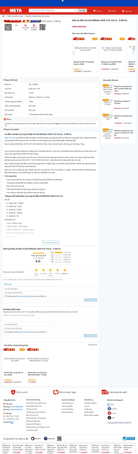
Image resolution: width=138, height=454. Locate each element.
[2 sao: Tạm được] (43, 270)
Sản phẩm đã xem (110, 80)
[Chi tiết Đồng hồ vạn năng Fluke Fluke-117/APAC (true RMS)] (113, 49)
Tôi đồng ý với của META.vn (27, 296)
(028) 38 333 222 (16, 409)
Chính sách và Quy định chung (36, 403)
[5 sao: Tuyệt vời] (64, 270)
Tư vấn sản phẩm (32, 430)
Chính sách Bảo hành (33, 421)
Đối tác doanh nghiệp (91, 415)
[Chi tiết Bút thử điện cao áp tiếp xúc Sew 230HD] (15, 359)
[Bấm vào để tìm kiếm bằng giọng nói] (75, 10)
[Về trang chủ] (3, 16)
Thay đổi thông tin (68, 403)
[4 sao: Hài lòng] (57, 270)
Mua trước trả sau (32, 415)
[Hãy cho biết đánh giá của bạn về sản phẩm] (50, 282)
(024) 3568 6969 (17, 407)
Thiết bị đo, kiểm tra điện (15, 16)
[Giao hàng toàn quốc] (114, 394)
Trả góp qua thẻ (31, 409)
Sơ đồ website (89, 412)
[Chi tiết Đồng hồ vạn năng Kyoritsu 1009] (107, 119)
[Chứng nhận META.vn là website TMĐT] (128, 440)
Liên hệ (86, 406)
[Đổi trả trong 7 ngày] (64, 394)
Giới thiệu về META (90, 403)
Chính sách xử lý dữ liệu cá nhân (27, 296)
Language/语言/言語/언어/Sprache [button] (119, 423)
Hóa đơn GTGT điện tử (33, 424)
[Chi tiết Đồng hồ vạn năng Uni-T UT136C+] (107, 104)
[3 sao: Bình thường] (50, 270)
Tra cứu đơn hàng (67, 409)
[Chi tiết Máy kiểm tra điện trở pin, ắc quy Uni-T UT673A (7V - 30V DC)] (107, 133)
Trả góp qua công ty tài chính (35, 412)
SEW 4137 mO (10, 138)
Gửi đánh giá (90, 300)
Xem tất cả (92, 345)
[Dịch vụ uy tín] (19, 394)
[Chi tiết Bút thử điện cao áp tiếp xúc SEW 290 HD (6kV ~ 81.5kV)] (38, 359)
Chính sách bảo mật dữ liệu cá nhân (38, 427)
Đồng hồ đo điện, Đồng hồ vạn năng (37, 16)
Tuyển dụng (88, 409)
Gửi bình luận (90, 336)
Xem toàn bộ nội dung (50, 242)
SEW (26, 144)
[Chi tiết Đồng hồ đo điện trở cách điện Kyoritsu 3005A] (85, 49)
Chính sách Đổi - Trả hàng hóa (36, 418)
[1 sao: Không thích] (36, 270)
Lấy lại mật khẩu (67, 406)
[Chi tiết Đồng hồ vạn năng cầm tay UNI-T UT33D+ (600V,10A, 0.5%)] (107, 89)
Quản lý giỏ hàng (67, 412)
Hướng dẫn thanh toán (33, 406)
